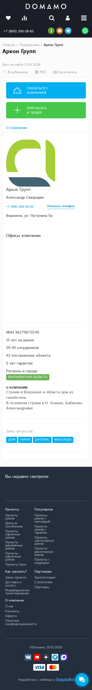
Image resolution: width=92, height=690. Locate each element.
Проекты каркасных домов (12, 534)
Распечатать (67, 72)
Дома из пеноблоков (13, 525)
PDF (43, 72)
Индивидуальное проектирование (16, 592)
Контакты (12, 611)
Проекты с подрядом (42, 561)
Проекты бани (15, 564)
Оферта (11, 616)
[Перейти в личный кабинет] (67, 18)
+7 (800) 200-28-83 (18, 31)
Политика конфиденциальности (16, 622)
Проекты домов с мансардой (42, 518)
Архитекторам (44, 577)
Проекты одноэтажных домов (44, 540)
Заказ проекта (15, 577)
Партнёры (41, 587)
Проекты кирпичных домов (13, 556)
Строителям (43, 582)
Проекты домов (11, 517)
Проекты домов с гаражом (40, 529)
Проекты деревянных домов (14, 545)
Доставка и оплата (13, 584)
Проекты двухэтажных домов (43, 551)
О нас (9, 606)
